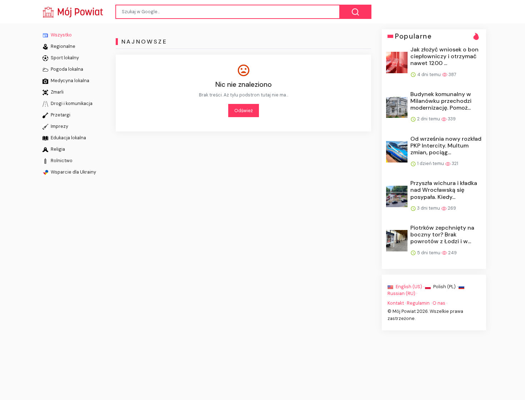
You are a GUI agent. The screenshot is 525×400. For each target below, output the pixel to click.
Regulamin (418, 303)
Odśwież (243, 111)
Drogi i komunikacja (71, 103)
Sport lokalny (64, 58)
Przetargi (60, 115)
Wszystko (61, 35)
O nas (438, 303)
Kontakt (396, 303)
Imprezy (59, 126)
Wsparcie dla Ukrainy (73, 172)
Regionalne (62, 46)
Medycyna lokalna (69, 81)
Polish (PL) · (445, 286)
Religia (57, 149)
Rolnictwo (61, 161)
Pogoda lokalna (66, 69)
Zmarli (57, 92)
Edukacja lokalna (68, 138)
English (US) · (410, 286)
